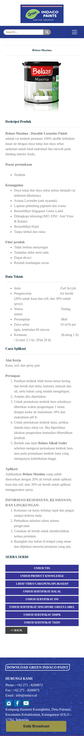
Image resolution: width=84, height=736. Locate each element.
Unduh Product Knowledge (42, 576)
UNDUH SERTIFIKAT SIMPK (42, 614)
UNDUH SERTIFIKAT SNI (42, 599)
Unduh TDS (42, 568)
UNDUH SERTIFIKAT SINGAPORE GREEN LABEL (42, 607)
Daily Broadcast (36, 726)
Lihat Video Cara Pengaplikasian (42, 583)
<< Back (16, 630)
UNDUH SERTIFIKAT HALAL (42, 591)
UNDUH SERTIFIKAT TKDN (42, 622)
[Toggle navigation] (74, 32)
